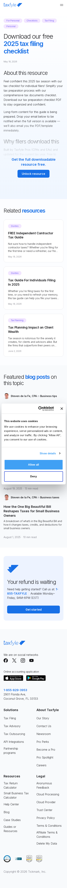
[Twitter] (14, 660)
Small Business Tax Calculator (16, 795)
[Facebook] (6, 660)
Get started (34, 609)
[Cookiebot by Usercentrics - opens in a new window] (40, 408)
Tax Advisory (12, 726)
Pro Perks (42, 742)
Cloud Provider (46, 802)
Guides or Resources (10, 829)
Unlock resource (33, 173)
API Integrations (14, 742)
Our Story (42, 718)
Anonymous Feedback (44, 785)
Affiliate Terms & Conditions (47, 834)
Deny (33, 476)
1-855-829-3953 (15, 690)
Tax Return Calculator (11, 785)
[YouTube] (31, 660)
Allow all (33, 464)
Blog (6, 812)
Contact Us (43, 726)
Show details (48, 453)
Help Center (11, 804)
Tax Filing (10, 718)
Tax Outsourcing (14, 734)
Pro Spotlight (44, 757)
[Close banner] (61, 408)
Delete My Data (46, 843)
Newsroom (43, 734)
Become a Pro (45, 749)
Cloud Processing (47, 794)
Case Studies (12, 820)
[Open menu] (61, 5)
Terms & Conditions (49, 825)
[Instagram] (23, 660)
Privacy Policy (45, 818)
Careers (41, 765)
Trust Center (44, 810)
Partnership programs (11, 751)
